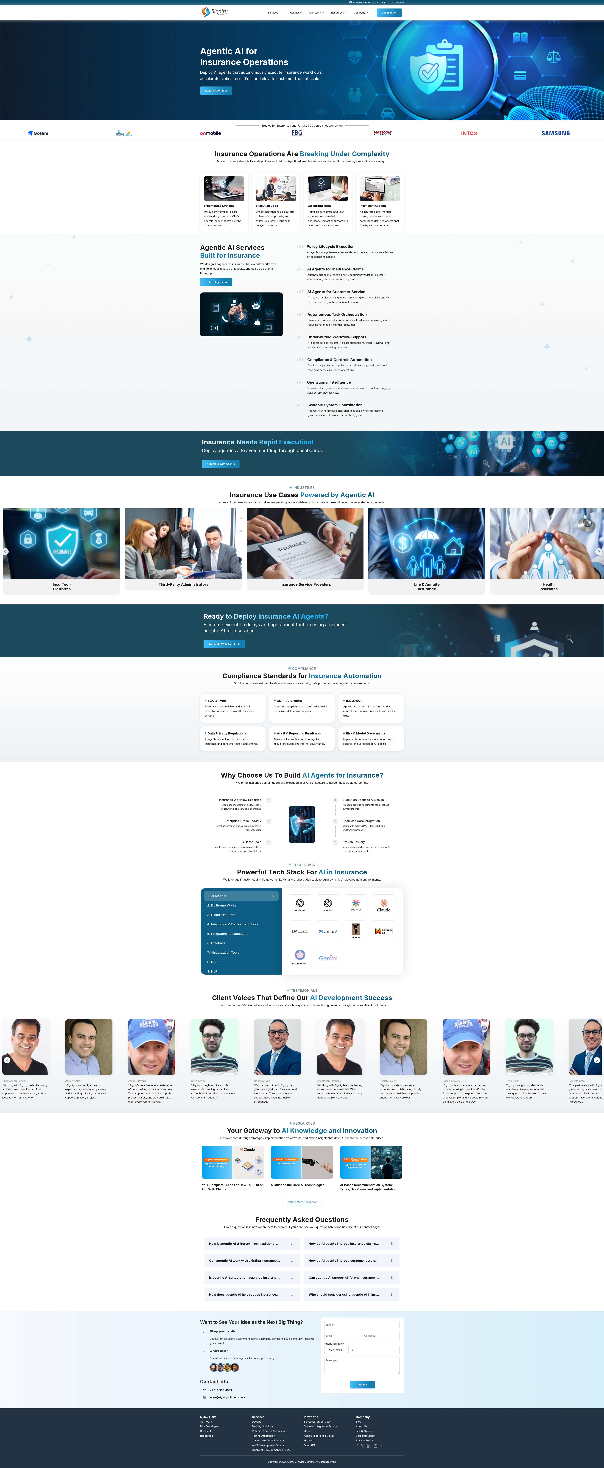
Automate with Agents (221, 463)
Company (360, 12)
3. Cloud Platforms (221, 915)
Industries (294, 12)
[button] (5, 551)
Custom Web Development (268, 1440)
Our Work (315, 12)
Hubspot (309, 1440)
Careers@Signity (365, 1435)
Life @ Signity (364, 1431)
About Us (361, 1426)
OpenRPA (310, 1445)
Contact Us (206, 1431)
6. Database (216, 943)
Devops (256, 1421)
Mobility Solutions (262, 1426)
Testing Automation (263, 1435)
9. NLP (212, 971)
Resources (338, 12)
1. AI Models (216, 896)
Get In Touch (389, 12)
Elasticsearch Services (317, 1421)
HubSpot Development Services (271, 1449)
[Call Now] (221, 1390)
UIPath (308, 1431)
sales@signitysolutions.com (366, 2)
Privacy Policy (364, 1440)
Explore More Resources (302, 1202)
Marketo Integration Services (321, 1426)
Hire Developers (210, 1426)
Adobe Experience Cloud (319, 1435)
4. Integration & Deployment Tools (232, 924)
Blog (358, 1421)
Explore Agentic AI (216, 90)
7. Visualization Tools (223, 952)
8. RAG (212, 962)
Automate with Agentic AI (224, 644)
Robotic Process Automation (269, 1431)
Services (273, 12)
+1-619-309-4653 (392, 2)
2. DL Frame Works (221, 905)
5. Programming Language (227, 933)
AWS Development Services (269, 1445)
